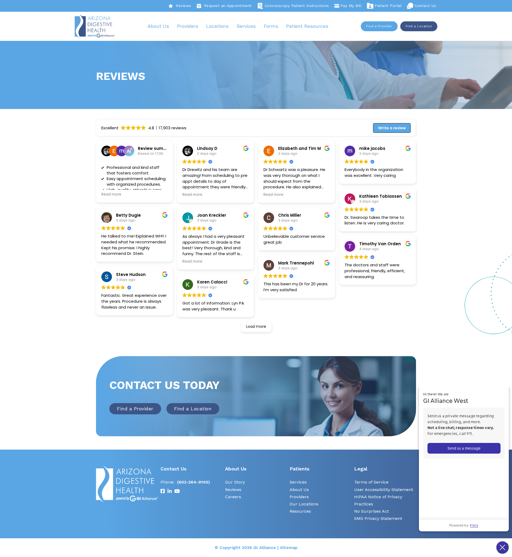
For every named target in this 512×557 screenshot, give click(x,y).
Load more (256, 326)
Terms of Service (371, 482)
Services (246, 26)
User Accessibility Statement (383, 489)
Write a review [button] (392, 128)
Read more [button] (111, 194)
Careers (233, 496)
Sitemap (289, 547)
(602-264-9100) (193, 482)
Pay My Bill (351, 5)
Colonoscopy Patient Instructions (297, 5)
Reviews (183, 5)
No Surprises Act (371, 511)
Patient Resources (307, 26)
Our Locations (304, 504)
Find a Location (419, 26)
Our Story (235, 482)
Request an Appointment (228, 5)
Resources (300, 511)
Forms (271, 26)
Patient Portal (388, 5)
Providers (187, 26)
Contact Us (425, 5)
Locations (217, 26)
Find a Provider (379, 26)
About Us (158, 26)
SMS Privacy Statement (378, 518)
